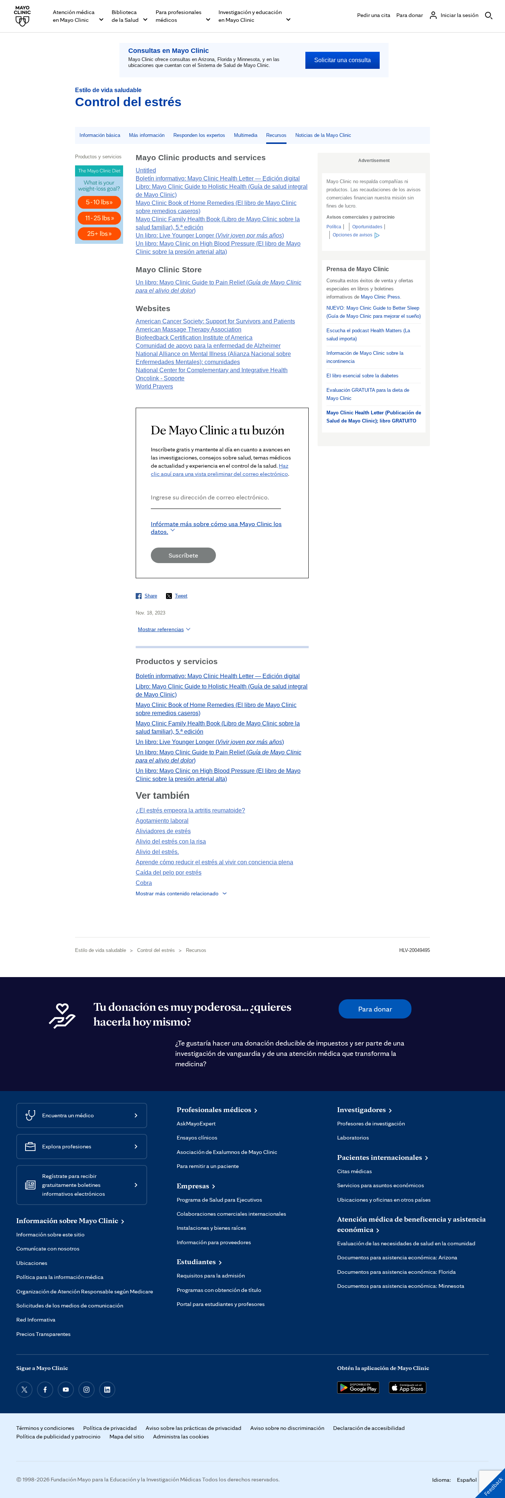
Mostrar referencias (161, 629)
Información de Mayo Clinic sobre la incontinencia (364, 357)
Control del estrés (128, 102)
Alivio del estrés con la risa (171, 841)
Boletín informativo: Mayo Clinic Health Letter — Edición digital (218, 178)
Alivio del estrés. (157, 852)
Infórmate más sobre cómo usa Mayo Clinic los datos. (216, 527)
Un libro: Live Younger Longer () (210, 235)
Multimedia (245, 135)
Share (151, 596)
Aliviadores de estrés (163, 831)
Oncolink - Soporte (160, 378)
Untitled (146, 170)
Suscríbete (183, 555)
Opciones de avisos (352, 235)
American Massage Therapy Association (188, 329)
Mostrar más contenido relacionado (177, 893)
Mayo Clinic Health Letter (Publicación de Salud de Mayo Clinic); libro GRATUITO (373, 417)
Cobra (144, 883)
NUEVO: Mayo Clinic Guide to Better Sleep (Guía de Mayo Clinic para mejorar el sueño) (373, 312)
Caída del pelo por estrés (168, 872)
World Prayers (154, 386)
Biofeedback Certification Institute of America (194, 337)
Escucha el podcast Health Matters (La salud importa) (368, 334)
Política (333, 226)
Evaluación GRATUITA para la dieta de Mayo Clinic (367, 394)
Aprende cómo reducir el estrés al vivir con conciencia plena (214, 862)
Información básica (99, 135)
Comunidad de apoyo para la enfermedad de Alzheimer (208, 346)
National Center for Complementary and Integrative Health (212, 370)
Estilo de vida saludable (108, 90)
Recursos (276, 135)
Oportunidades (367, 226)
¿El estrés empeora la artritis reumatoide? (190, 810)
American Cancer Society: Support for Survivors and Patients (215, 321)
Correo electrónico (153, 519)
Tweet (181, 596)
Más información (147, 135)
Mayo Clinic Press (380, 297)
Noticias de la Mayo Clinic (323, 135)
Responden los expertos (199, 135)
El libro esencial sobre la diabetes (362, 375)
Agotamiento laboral (162, 821)
